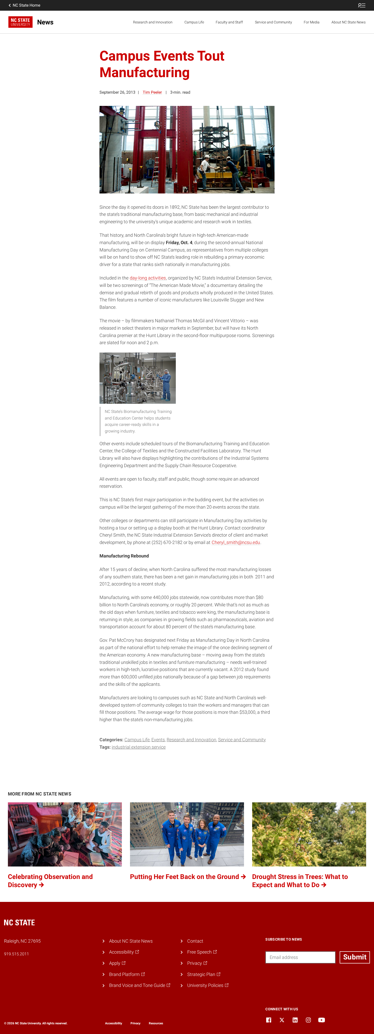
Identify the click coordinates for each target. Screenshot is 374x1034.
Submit (354, 957)
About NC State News (349, 22)
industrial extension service (139, 747)
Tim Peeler (152, 92)
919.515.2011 (16, 954)
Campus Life (194, 22)
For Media (312, 22)
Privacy (135, 1023)
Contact (195, 941)
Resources (156, 1023)
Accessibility (113, 1023)
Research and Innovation (152, 22)
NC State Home (26, 5)
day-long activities (148, 278)
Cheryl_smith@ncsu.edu (236, 542)
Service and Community (273, 22)
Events (158, 739)
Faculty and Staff (229, 22)
